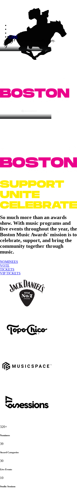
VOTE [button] (4, 265)
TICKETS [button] (7, 269)
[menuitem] (43, 39)
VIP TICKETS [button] (10, 273)
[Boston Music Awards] (38, 10)
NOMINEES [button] (9, 262)
